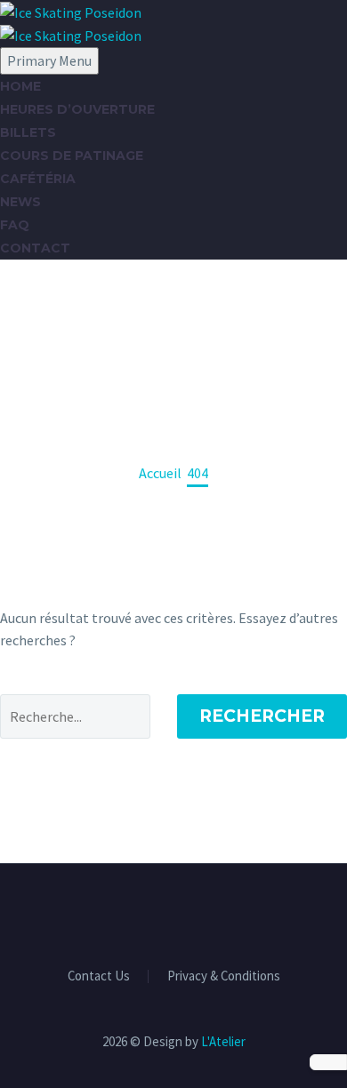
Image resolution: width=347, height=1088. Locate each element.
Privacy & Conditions (223, 976)
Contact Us (99, 976)
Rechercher (262, 716)
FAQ (14, 225)
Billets (28, 132)
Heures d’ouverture (77, 109)
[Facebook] (150, 912)
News (20, 202)
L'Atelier (223, 1041)
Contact (35, 248)
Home (20, 86)
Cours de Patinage (71, 156)
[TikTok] (197, 912)
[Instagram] (173, 912)
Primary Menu (49, 60)
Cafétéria (38, 179)
